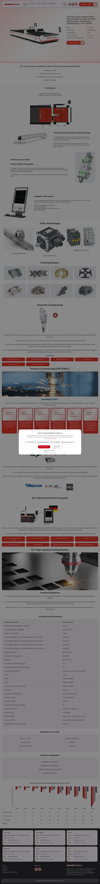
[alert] (50, 442)
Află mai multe (53, 438)
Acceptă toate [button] (44, 446)
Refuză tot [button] (57, 446)
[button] (50, 450)
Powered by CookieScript (50, 452)
